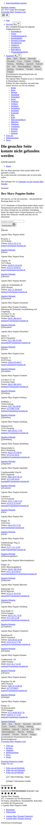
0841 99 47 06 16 (15, 477)
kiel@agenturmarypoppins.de (12, 528)
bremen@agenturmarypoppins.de (14, 292)
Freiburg (14, 104)
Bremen (14, 92)
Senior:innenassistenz (19, 52)
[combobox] (12, 221)
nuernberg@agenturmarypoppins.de (15, 620)
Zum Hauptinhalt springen (16, 3)
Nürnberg (15, 124)
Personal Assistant (18, 40)
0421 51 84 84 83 (15, 290)
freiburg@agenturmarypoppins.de (14, 411)
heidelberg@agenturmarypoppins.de (15, 457)
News (8, 140)
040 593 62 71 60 (15, 430)
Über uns (9, 136)
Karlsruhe (15, 113)
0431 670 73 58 (14, 525)
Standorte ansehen (8, 7)
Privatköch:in (16, 43)
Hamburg (14, 106)
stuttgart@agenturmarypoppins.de (14, 717)
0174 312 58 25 (13, 455)
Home (8, 166)
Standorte (10, 56)
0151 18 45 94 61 (14, 571)
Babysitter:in (16, 50)
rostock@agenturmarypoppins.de (14, 690)
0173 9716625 (12, 688)
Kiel (12, 115)
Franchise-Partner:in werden (12, 761)
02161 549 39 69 (15, 569)
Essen (13, 99)
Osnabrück (15, 126)
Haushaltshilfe (16, 38)
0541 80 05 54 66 (15, 640)
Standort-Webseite (8, 250)
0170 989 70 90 (13, 409)
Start (8, 20)
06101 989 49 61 (15, 318)
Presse (8, 757)
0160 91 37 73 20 (14, 715)
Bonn (13, 90)
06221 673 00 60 (15, 452)
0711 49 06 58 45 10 (16, 712)
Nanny (13, 34)
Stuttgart (14, 133)
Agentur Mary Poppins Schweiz (18, 818)
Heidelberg (15, 108)
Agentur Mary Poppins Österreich (19, 816)
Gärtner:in (15, 45)
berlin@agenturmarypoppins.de (13, 246)
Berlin (13, 88)
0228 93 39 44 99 (15, 265)
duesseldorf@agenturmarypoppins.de (15, 343)
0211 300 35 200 (14, 340)
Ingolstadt (15, 111)
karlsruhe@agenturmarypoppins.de (15, 506)
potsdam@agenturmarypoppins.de (14, 666)
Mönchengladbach (18, 120)
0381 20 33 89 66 (15, 686)
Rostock (14, 131)
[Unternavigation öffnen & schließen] (17, 24)
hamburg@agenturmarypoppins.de (14, 433)
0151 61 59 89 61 (14, 268)
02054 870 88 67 (15, 362)
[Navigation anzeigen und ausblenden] (5, 15)
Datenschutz (11, 812)
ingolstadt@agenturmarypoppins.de (15, 481)
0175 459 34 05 (13, 479)
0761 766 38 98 (14, 406)
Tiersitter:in (15, 47)
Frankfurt (14, 101)
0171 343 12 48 (13, 618)
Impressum (10, 810)
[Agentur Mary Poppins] (13, 12)
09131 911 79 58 (14, 615)
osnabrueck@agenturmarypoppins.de (15, 644)
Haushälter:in (16, 31)
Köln (13, 117)
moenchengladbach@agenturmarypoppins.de (19, 574)
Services (9, 24)
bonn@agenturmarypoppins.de (13, 270)
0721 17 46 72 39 (15, 501)
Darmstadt (15, 95)
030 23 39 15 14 (14, 243)
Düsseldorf (15, 97)
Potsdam (14, 129)
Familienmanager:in (19, 36)
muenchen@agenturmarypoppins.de (15, 596)
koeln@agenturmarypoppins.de (13, 549)
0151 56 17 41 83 (14, 664)
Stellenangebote (12, 138)
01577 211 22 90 (13, 547)
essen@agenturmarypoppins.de (13, 365)
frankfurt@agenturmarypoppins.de (14, 321)
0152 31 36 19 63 (14, 593)
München (14, 122)
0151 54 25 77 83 (14, 642)
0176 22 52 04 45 (14, 503)
